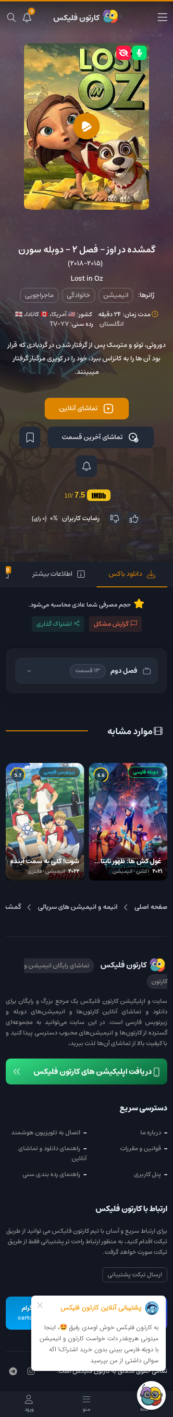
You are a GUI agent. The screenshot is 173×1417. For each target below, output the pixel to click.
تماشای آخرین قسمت (92, 437)
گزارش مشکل (111, 624)
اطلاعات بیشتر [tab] (53, 574)
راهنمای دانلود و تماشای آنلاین (52, 1153)
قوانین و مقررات (140, 1148)
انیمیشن (115, 295)
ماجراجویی (39, 295)
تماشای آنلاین (78, 408)
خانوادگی (78, 295)
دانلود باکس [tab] (125, 574)
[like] (134, 519)
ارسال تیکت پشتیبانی (135, 1274)
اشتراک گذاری (54, 624)
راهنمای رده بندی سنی (51, 1174)
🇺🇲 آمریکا (63, 314)
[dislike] (115, 519)
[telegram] (13, 1372)
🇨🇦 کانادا (37, 314)
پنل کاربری (147, 1174)
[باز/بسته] (29, 671)
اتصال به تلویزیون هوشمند (45, 1132)
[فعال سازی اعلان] (86, 466)
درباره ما (150, 1132)
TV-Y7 (59, 324)
